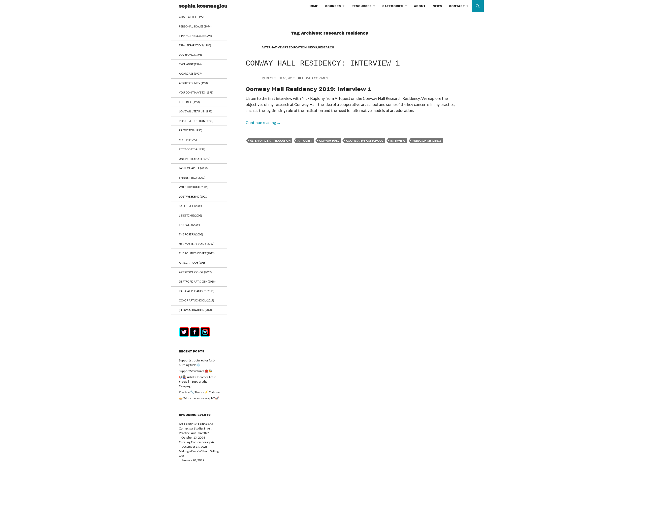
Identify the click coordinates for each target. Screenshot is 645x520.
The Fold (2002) (189, 224)
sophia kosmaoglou (203, 6)
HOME (313, 6)
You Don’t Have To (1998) (196, 92)
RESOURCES (361, 6)
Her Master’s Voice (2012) (196, 243)
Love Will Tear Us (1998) (195, 111)
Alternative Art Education (270, 140)
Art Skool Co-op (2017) (195, 272)
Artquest (305, 140)
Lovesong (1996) (190, 54)
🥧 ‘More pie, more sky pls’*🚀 (199, 398)
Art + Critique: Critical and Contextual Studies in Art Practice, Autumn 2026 (196, 428)
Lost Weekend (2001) (193, 196)
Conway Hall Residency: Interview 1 (323, 63)
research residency (426, 140)
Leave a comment (316, 78)
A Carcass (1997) (190, 73)
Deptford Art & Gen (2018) (197, 281)
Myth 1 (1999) (188, 139)
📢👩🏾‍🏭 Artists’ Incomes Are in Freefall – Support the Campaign (197, 381)
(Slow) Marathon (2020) (195, 310)
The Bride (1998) (189, 102)
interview (397, 140)
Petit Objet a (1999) (192, 149)
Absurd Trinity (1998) (193, 83)
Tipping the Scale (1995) (195, 35)
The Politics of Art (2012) (196, 253)
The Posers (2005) (191, 234)
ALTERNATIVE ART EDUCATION (284, 47)
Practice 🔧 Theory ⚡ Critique (199, 392)
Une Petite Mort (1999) (194, 158)
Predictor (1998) (190, 130)
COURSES (333, 6)
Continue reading (263, 122)
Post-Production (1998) (196, 121)
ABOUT (420, 6)
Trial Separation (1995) (195, 45)
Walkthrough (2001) (193, 187)
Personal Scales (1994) (195, 26)
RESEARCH (326, 47)
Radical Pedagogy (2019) (196, 291)
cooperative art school (364, 140)
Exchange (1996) (190, 64)
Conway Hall (329, 140)
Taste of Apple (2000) (193, 168)
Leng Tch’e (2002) (190, 215)
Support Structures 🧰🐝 (195, 371)
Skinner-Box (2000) (192, 177)
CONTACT (457, 6)
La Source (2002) (190, 205)
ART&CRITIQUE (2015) (192, 262)
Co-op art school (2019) (196, 300)
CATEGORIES (392, 6)
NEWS (437, 6)
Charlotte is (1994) (192, 16)
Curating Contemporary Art (197, 442)
